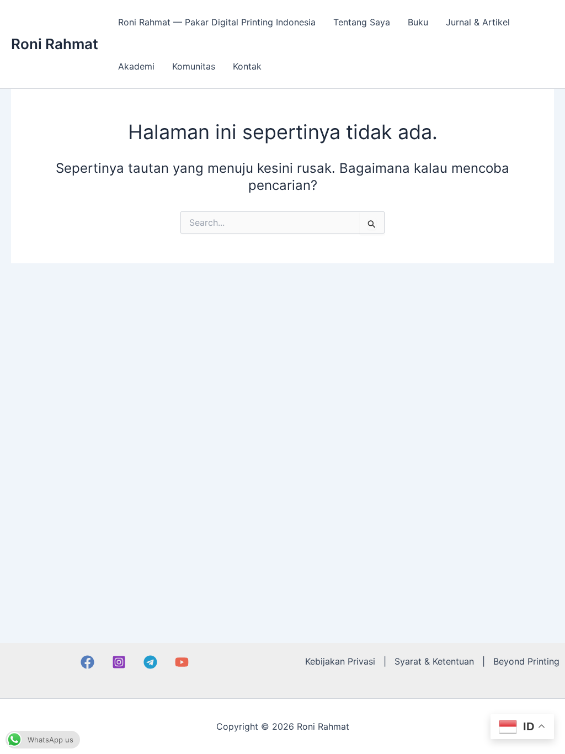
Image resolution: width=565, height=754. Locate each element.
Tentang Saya (361, 22)
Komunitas (193, 66)
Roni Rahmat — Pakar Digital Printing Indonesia (217, 22)
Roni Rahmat (54, 43)
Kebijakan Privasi (340, 661)
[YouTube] (182, 662)
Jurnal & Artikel (478, 22)
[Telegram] (150, 662)
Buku (418, 22)
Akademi (136, 66)
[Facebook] (87, 662)
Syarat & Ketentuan (434, 661)
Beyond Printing (526, 661)
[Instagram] (119, 662)
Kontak (247, 66)
